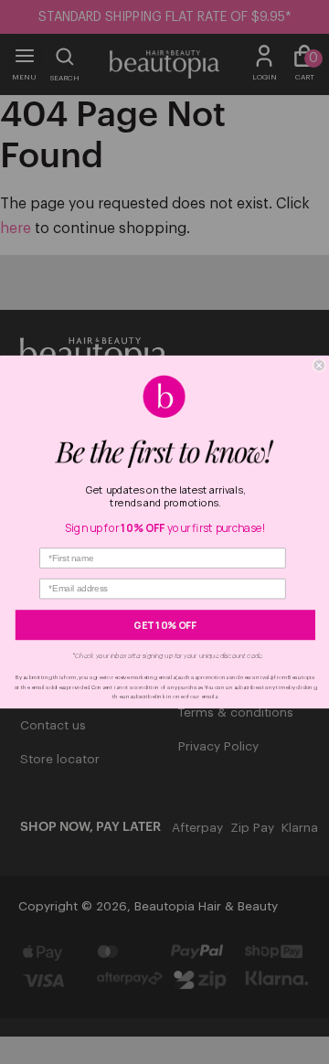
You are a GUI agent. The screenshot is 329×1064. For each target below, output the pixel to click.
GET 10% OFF (164, 625)
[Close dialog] (318, 365)
